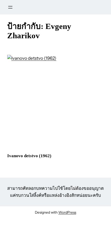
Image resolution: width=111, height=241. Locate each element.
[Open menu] (10, 7)
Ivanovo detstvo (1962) (29, 155)
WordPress (67, 212)
